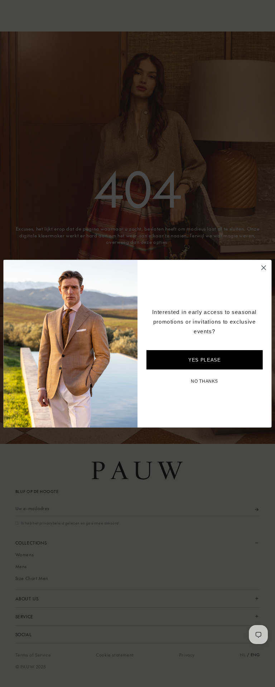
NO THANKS (204, 381)
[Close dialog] (264, 267)
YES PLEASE (204, 359)
